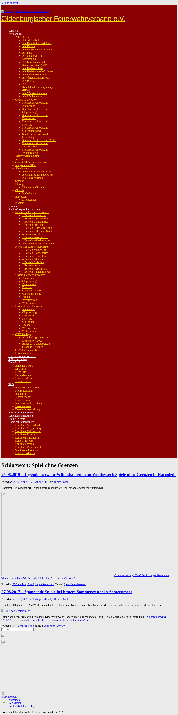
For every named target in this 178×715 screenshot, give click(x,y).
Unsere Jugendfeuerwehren (30, 274)
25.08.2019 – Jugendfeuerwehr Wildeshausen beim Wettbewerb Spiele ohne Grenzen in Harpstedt (88, 474)
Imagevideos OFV (25, 165)
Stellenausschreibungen (21, 415)
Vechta (26, 296)
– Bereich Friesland (33, 224)
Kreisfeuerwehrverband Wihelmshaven (35, 151)
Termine (12, 205)
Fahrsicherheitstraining (27, 387)
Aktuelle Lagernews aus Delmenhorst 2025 (35, 339)
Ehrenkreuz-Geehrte (33, 187)
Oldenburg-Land (31, 290)
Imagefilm (20, 393)
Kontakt (19, 202)
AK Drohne (28, 46)
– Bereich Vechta (31, 234)
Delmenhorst (29, 284)
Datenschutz (29, 199)
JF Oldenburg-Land (23, 584)
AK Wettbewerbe (32, 96)
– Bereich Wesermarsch (35, 237)
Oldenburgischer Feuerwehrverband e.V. (63, 18)
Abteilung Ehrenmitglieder (36, 171)
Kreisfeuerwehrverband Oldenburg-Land (35, 129)
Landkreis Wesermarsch (28, 446)
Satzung (19, 180)
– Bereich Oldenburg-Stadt (37, 231)
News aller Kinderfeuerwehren (32, 246)
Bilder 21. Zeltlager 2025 (36, 343)
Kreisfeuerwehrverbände (28, 403)
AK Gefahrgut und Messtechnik (32, 57)
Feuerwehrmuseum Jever (22, 356)
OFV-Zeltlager (23, 334)
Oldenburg (28, 321)
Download (14, 362)
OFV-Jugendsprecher (27, 349)
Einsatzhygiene (23, 374)
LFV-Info (20, 368)
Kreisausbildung (24, 390)
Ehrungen (20, 184)
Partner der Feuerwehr (20, 412)
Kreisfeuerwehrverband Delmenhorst (35, 117)
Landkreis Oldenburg (27, 437)
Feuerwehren (22, 400)
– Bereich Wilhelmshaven (36, 240)
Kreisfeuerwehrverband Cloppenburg (35, 110)
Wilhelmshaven (30, 303)
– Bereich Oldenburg (33, 262)
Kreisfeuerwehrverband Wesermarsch (35, 145)
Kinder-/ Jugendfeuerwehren (24, 209)
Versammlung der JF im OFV (38, 243)
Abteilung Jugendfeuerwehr (37, 174)
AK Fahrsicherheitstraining (37, 49)
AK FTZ (27, 52)
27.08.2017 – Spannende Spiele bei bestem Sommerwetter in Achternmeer (66, 591)
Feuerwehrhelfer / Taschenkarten (25, 380)
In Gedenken (29, 193)
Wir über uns (15, 33)
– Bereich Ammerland (34, 215)
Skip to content (9, 2)
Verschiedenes (23, 406)
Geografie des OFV (26, 99)
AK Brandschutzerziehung (37, 43)
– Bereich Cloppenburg (35, 218)
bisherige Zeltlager (32, 346)
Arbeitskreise (22, 36)
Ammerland (28, 277)
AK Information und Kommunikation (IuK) (34, 64)
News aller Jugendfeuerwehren (32, 212)
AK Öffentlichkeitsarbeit (35, 77)
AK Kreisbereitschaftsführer (37, 71)
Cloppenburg (29, 281)
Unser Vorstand (23, 353)
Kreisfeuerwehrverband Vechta (39, 140)
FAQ (11, 384)
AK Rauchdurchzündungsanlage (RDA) (37, 87)
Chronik (19, 190)
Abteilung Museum (32, 177)
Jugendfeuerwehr (44, 584)
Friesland (27, 287)
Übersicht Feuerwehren (21, 421)
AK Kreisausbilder (32, 68)
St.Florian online (17, 359)
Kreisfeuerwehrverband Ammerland (35, 104)
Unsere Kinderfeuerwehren (30, 306)
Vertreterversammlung (27, 155)
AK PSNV (28, 80)
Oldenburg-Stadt (31, 293)
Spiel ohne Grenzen (75, 584)
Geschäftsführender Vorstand (31, 162)
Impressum (21, 196)
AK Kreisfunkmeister (34, 74)
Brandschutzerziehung (27, 409)
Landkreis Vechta (24, 443)
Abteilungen (22, 168)
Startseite (13, 30)
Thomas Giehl (61, 481)
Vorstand (20, 159)
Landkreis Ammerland (27, 425)
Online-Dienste (16, 418)
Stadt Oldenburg (24, 440)
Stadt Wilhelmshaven (26, 450)
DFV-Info (20, 371)
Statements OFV (24, 365)
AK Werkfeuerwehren (34, 93)
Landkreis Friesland (26, 434)
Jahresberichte (23, 396)
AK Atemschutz (31, 40)
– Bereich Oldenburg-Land (37, 227)
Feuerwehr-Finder (25, 453)
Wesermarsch (29, 299)
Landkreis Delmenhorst (28, 431)
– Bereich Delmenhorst (35, 221)
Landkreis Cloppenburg (28, 428)
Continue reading (83, 618)
